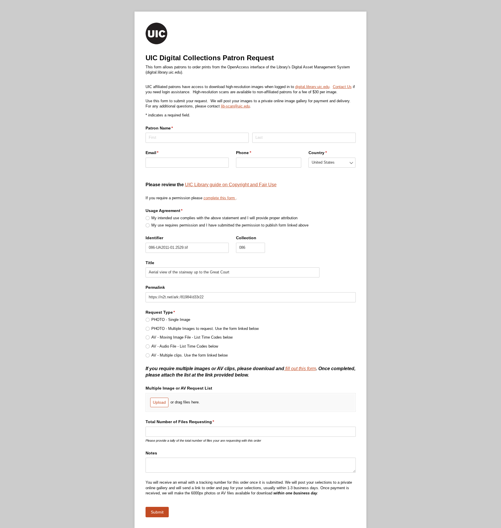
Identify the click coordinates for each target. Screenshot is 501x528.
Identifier (154, 237)
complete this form (220, 198)
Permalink (155, 287)
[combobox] (332, 163)
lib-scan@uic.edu (235, 106)
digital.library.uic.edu (312, 87)
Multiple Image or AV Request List (179, 388)
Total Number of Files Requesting (188, 421)
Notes (151, 453)
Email (161, 152)
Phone (252, 152)
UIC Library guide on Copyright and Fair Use (231, 184)
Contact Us (342, 87)
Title (150, 262)
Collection (246, 237)
